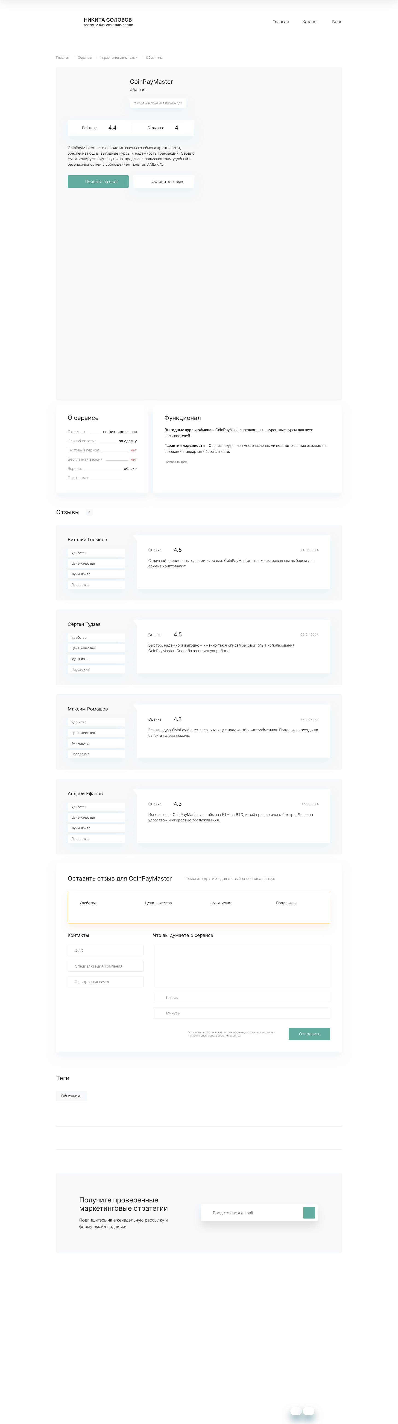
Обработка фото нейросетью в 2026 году (93, 1382)
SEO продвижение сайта (78, 1375)
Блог (337, 21)
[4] (105, 911)
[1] (82, 911)
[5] (113, 911)
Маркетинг (153, 1368)
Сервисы (85, 57)
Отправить (309, 1033)
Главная (280, 21)
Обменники (155, 57)
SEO (147, 1382)
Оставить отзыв (167, 181)
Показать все (175, 462)
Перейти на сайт (101, 181)
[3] (98, 911)
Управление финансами (118, 57)
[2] (90, 911)
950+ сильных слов (73, 1368)
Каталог (310, 21)
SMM (147, 1375)
